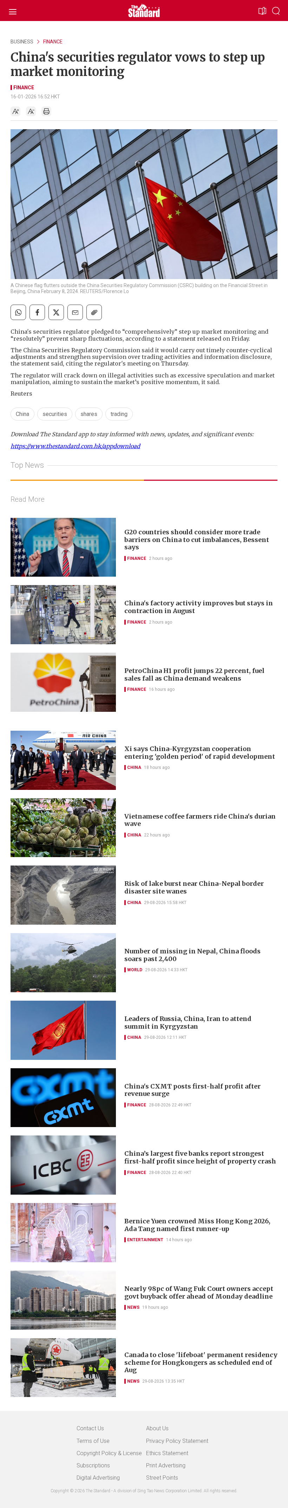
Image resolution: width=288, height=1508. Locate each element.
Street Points (162, 1477)
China (22, 414)
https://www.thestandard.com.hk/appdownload (75, 446)
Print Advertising (165, 1465)
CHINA (134, 767)
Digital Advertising (98, 1477)
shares (88, 414)
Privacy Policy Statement (177, 1441)
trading (119, 414)
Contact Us (90, 1428)
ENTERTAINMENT (145, 1239)
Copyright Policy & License (109, 1453)
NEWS (133, 1307)
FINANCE (53, 41)
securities (54, 414)
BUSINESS (22, 41)
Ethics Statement (167, 1453)
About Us (157, 1428)
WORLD (134, 969)
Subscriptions (93, 1465)
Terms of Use (93, 1441)
